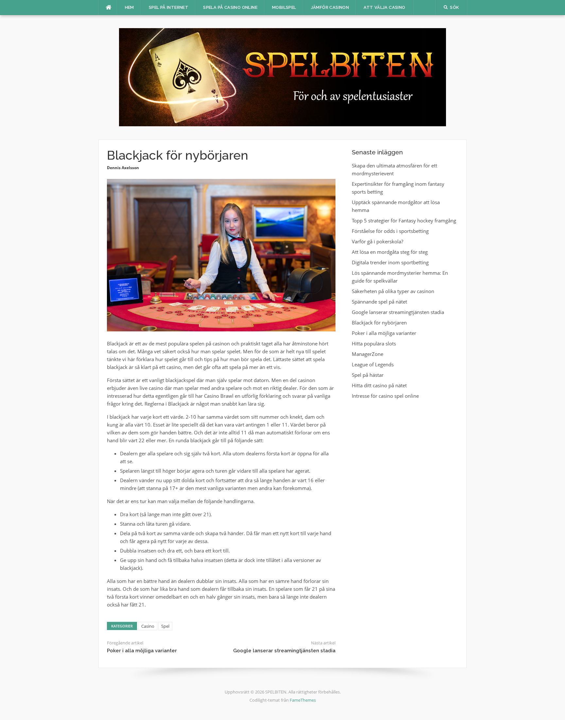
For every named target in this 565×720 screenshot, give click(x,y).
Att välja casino (384, 7)
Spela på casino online (230, 7)
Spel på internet (168, 7)
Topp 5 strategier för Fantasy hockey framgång (404, 220)
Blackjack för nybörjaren (379, 322)
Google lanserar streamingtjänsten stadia (284, 651)
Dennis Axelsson (123, 167)
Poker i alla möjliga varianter (142, 651)
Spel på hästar (368, 375)
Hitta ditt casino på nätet (379, 385)
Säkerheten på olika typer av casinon (393, 291)
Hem (129, 7)
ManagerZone (367, 354)
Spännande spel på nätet (379, 301)
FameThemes (303, 700)
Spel (165, 626)
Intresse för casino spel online (385, 396)
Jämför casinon (330, 7)
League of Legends (373, 364)
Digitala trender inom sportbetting (390, 262)
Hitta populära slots (374, 343)
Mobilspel (284, 7)
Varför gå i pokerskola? (377, 241)
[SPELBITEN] (282, 76)
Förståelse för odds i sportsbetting (390, 231)
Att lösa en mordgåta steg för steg (390, 252)
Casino (147, 626)
